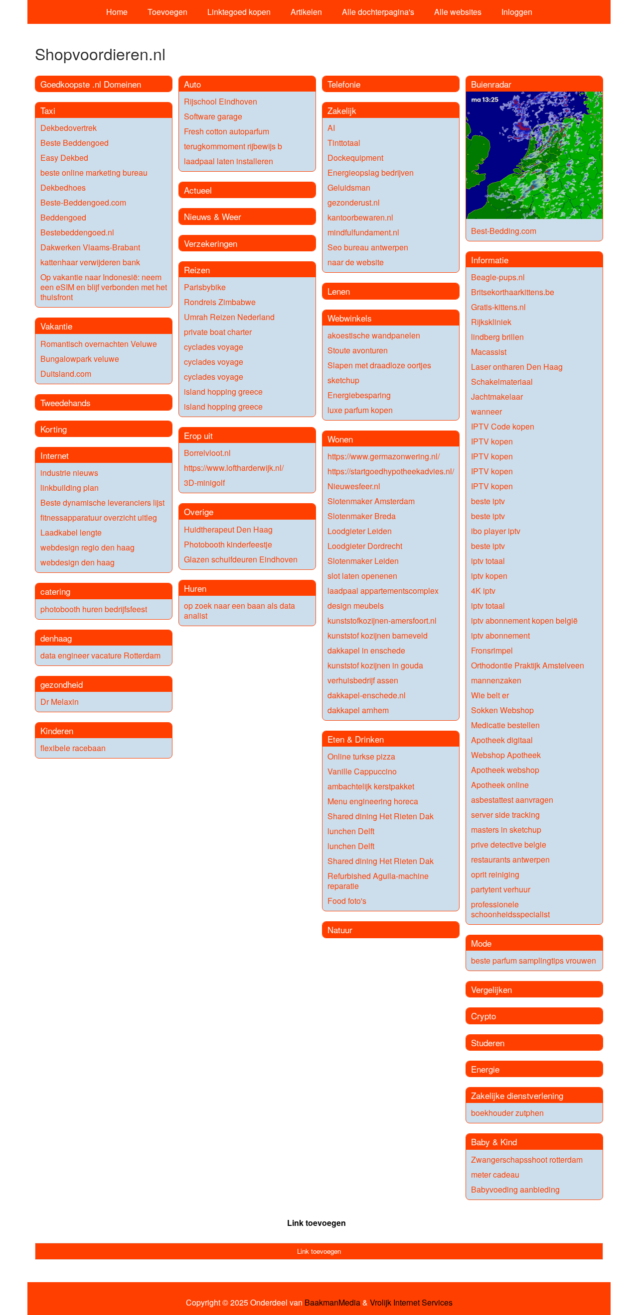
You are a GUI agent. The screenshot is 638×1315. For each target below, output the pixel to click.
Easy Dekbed (64, 157)
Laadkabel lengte (71, 532)
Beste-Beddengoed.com (83, 202)
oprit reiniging (495, 874)
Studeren (487, 1042)
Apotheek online (500, 784)
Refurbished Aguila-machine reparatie (378, 880)
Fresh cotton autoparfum (226, 131)
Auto (192, 84)
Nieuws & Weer (212, 216)
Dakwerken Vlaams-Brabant (90, 247)
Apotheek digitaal (502, 740)
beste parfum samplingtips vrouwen (533, 960)
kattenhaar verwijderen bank (90, 262)
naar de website (355, 262)
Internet (54, 455)
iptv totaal (488, 560)
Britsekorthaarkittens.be (512, 292)
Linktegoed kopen (239, 11)
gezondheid (61, 684)
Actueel (198, 190)
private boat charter (218, 331)
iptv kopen (489, 575)
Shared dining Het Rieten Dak (380, 816)
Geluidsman (348, 187)
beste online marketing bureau (94, 172)
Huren (195, 588)
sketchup (343, 380)
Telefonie (343, 84)
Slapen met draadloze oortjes (379, 365)
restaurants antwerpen (510, 859)
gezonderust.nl (353, 202)
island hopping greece (223, 391)
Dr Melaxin (59, 701)
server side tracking (505, 814)
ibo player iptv (495, 531)
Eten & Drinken (355, 739)
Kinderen (56, 730)
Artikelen (306, 11)
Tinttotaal (343, 142)
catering (55, 591)
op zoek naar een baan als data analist (239, 610)
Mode (481, 943)
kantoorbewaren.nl (360, 217)
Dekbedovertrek (68, 127)
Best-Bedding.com (503, 230)
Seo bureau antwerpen (367, 247)
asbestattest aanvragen (512, 799)
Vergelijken (491, 989)
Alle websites (457, 11)
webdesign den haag (77, 562)
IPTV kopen (492, 441)
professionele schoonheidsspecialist (510, 909)
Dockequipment (355, 157)
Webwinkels (349, 318)
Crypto (483, 1015)
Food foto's (346, 900)
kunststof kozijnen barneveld (377, 635)
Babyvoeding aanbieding (515, 1189)
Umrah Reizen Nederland (229, 317)
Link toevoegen (316, 1222)
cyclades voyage (213, 346)
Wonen (340, 439)
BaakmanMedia (332, 1303)
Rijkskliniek (491, 322)
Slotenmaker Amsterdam (371, 501)
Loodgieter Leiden (359, 531)
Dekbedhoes (63, 187)
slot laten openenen (362, 575)
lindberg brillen (497, 336)
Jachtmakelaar (497, 396)
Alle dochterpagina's (378, 11)
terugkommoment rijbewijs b (233, 146)
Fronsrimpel (492, 650)
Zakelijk (341, 110)
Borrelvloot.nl (207, 452)
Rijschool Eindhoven (220, 101)
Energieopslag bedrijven (370, 172)
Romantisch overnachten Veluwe (98, 343)
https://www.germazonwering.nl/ (383, 456)
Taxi (47, 110)
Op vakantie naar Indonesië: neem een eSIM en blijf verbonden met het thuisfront (103, 287)
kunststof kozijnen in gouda (375, 665)
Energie (485, 1069)
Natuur (339, 929)
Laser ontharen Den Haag (517, 366)
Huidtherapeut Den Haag (228, 529)
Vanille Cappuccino (362, 771)
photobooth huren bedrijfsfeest (93, 609)
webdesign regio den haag (87, 547)
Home (117, 11)
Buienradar (491, 84)
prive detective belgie (508, 844)
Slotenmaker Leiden (363, 560)
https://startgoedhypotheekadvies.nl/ (390, 471)
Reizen (197, 269)
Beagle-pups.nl (498, 277)
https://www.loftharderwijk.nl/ (234, 467)
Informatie (489, 259)
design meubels (355, 605)
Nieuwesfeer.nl (353, 486)
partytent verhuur (500, 889)
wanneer (486, 411)
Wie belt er (490, 695)
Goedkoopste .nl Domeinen (90, 84)
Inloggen (516, 11)
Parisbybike (205, 287)
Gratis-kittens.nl (498, 307)
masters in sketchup (506, 829)
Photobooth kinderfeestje (228, 544)
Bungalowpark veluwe (79, 358)
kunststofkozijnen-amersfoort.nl (382, 620)
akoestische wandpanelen (373, 335)
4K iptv (483, 590)
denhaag (56, 638)
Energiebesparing (359, 395)
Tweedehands (65, 402)
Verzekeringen (210, 243)
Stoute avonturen (357, 350)
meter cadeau (495, 1174)
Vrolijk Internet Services (411, 1303)
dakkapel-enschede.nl (366, 695)
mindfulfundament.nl (363, 232)
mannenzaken (496, 680)
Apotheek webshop (505, 769)
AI (331, 127)
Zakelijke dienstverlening (517, 1095)
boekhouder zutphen (507, 1112)
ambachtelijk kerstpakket (370, 786)
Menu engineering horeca (372, 801)
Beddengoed (63, 217)
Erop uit (198, 435)
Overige (198, 511)
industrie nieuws (69, 472)
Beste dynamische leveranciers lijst (102, 502)
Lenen (338, 291)
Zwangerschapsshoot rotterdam (527, 1159)
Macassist (488, 351)
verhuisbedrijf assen (362, 680)
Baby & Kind (494, 1141)
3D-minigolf (204, 482)
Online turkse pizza (361, 756)
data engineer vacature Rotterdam (100, 655)
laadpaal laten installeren (228, 161)
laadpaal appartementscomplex (383, 590)
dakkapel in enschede (366, 650)
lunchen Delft (350, 831)
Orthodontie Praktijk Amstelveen (527, 665)
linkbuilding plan (69, 487)
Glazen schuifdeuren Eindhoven (241, 559)
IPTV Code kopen (502, 426)
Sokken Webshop (502, 710)
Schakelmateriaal (502, 381)
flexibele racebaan (73, 748)
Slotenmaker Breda (361, 516)
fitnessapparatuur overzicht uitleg (98, 517)
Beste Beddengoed (74, 142)
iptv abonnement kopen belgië (524, 620)
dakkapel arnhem (358, 710)
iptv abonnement (500, 635)
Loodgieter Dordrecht (364, 545)
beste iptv (488, 501)
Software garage (213, 116)
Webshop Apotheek (506, 755)
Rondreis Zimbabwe (220, 302)
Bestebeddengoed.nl (77, 232)
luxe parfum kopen (360, 410)
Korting (53, 429)
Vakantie (56, 326)
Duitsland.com (65, 373)
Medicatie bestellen (505, 725)
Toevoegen (167, 11)
